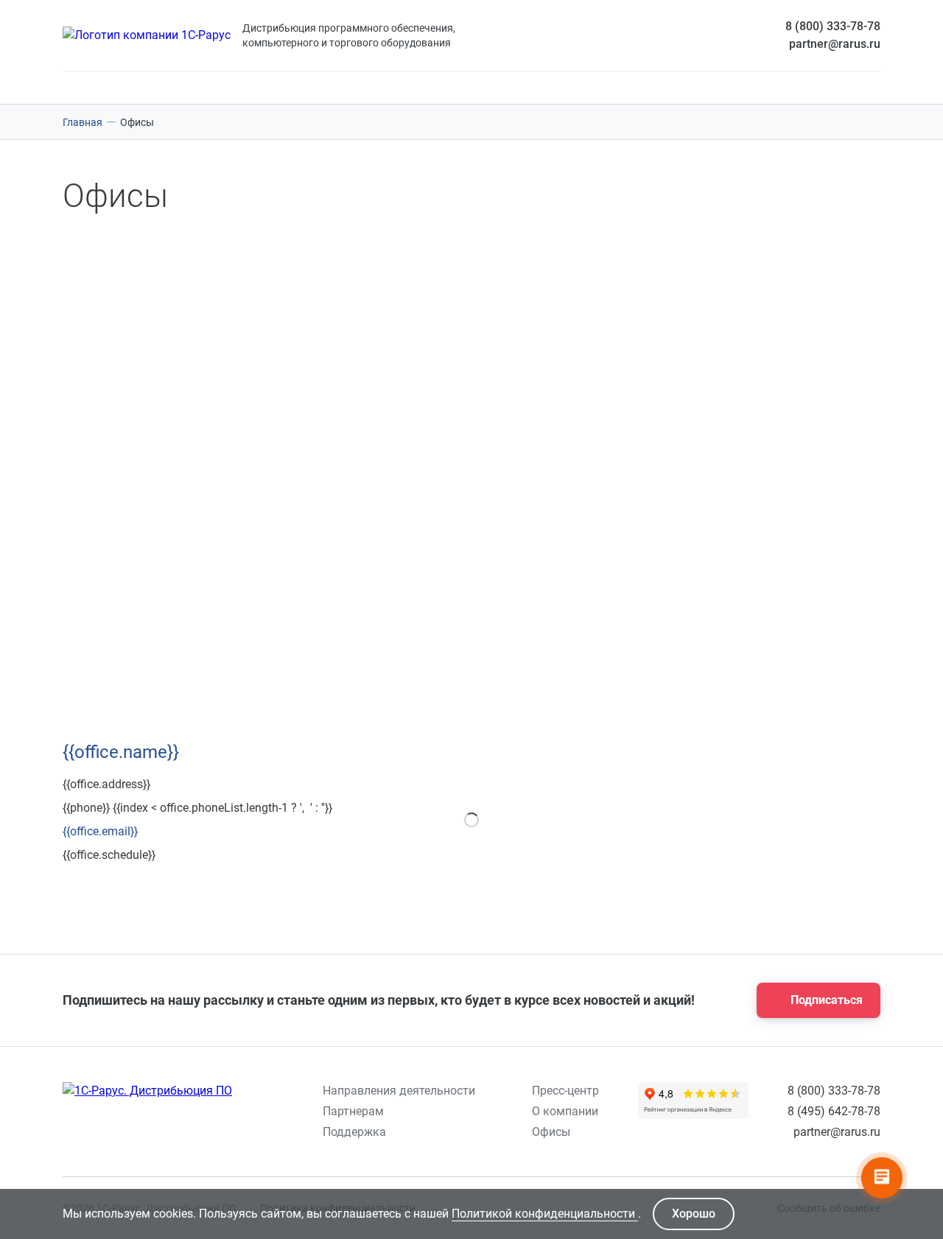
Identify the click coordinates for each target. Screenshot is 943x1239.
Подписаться (826, 1000)
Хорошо (693, 1214)
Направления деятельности (399, 1091)
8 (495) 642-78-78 (834, 1111)
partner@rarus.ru (834, 44)
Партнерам (353, 1111)
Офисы (551, 1132)
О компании (565, 1111)
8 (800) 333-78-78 (832, 26)
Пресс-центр (565, 1091)
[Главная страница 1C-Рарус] (147, 35)
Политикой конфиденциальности (545, 1214)
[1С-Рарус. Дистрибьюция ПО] (147, 1091)
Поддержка (354, 1132)
